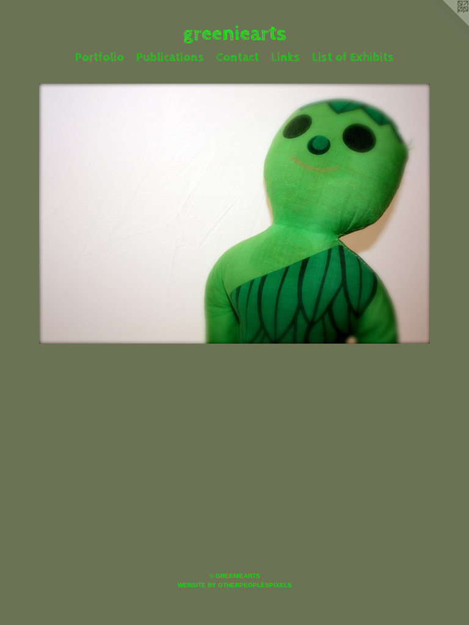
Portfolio (99, 58)
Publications (170, 58)
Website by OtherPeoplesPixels (235, 585)
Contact (237, 58)
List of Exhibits (353, 58)
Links (285, 58)
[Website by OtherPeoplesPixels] (444, 24)
